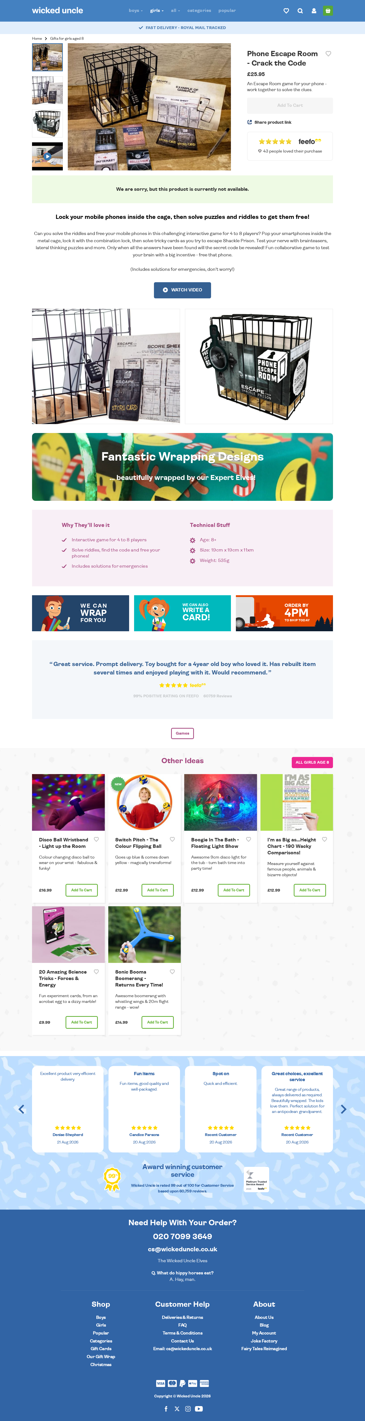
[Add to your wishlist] (328, 54)
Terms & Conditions (182, 1333)
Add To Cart (290, 105)
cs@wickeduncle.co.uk (182, 1249)
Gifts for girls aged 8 (67, 38)
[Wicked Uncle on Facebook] (166, 1408)
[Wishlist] (286, 11)
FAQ (182, 1325)
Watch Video (186, 290)
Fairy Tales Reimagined (264, 1348)
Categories (199, 10)
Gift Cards (101, 1348)
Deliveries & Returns (182, 1317)
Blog (264, 1325)
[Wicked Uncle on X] (177, 1408)
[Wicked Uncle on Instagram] (188, 1408)
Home (37, 38)
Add (81, 890)
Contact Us (182, 1341)
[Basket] (328, 11)
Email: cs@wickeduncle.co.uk (182, 1348)
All (174, 10)
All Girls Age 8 (312, 762)
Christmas (100, 1364)
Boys (134, 10)
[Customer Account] (314, 11)
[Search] (300, 11)
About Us (264, 1317)
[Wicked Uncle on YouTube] (199, 1408)
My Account (264, 1333)
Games (182, 733)
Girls (155, 10)
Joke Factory (264, 1341)
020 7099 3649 (182, 1237)
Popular (227, 10)
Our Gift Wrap (101, 1356)
